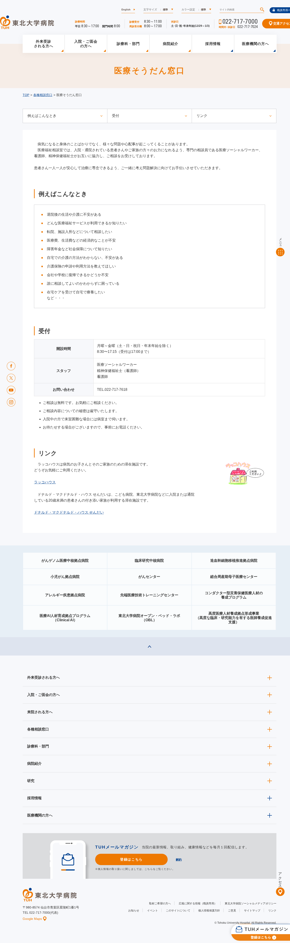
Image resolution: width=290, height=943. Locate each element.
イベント (152, 910)
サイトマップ (252, 910)
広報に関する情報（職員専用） (198, 903)
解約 (179, 859)
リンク (272, 910)
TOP (26, 95)
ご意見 (232, 910)
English (125, 9)
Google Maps (32, 919)
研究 (30, 781)
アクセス (280, 878)
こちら (149, 869)
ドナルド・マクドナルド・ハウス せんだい (69, 512)
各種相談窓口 (42, 95)
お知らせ (133, 910)
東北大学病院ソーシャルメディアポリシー (250, 903)
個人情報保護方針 (209, 910)
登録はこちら (131, 859)
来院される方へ (40, 712)
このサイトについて (178, 910)
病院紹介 (170, 44)
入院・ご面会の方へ (85, 44)
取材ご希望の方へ (160, 903)
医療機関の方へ (255, 44)
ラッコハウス (45, 482)
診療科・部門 (128, 44)
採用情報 (213, 44)
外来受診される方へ (43, 44)
